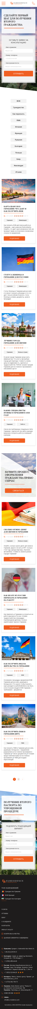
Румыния (18, 140)
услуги (4, 909)
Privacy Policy (7, 930)
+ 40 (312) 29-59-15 (10, 952)
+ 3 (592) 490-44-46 (10, 961)
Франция (18, 133)
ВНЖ (18, 101)
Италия (18, 172)
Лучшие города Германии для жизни (15, 341)
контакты (6, 925)
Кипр (19, 159)
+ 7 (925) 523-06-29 (10, 972)
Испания (18, 127)
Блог (3, 917)
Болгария (18, 146)
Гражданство (18, 107)
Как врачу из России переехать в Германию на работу (16, 597)
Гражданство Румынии (12, 891)
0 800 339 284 (8, 993)
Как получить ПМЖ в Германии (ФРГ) (14, 732)
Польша (18, 153)
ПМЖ (18, 120)
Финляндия (18, 165)
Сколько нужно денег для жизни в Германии (16, 530)
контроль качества (12, 934)
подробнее (14, 238)
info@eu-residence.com (11, 1000)
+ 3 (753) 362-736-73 (11, 982)
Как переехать (18, 114)
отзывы (5, 913)
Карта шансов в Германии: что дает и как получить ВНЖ (15, 208)
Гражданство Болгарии (13, 899)
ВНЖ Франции (9, 895)
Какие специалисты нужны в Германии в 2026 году (17, 412)
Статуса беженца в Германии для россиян (16, 276)
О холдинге (6, 921)
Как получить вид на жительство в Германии (16, 665)
